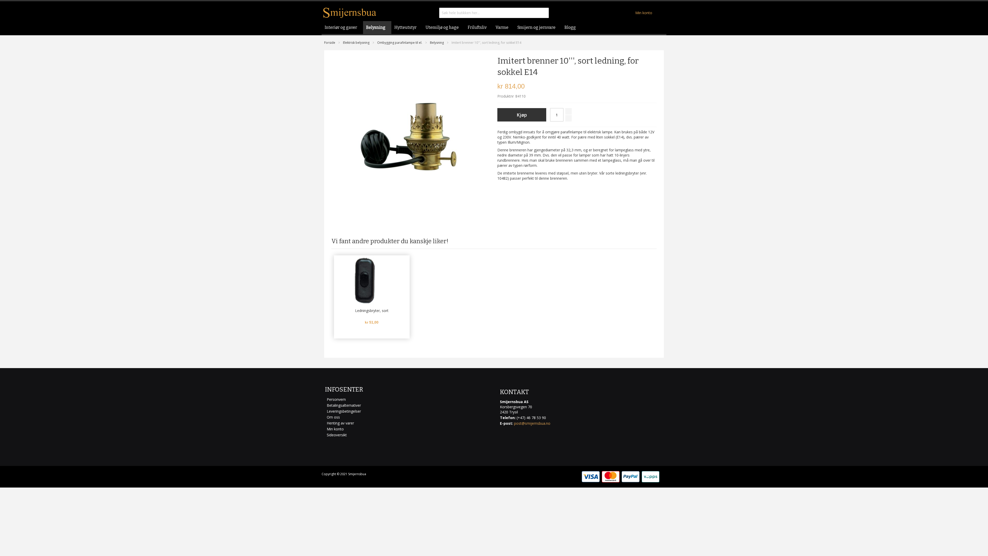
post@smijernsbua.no (532, 423)
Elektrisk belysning (356, 42)
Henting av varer (340, 423)
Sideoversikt (337, 434)
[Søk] (544, 13)
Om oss (333, 417)
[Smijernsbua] (350, 12)
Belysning (437, 42)
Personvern (336, 399)
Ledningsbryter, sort (372, 310)
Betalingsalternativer (344, 405)
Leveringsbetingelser (344, 411)
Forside (329, 42)
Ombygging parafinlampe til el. (399, 42)
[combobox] (494, 13)
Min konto (643, 12)
